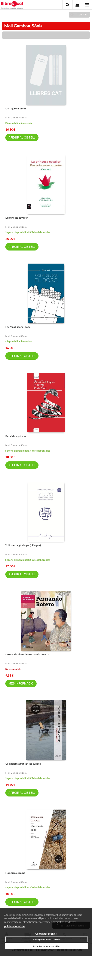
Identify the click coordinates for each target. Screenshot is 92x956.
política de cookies (14, 926)
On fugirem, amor (15, 108)
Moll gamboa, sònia (16, 117)
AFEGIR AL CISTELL (22, 137)
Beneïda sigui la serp (17, 436)
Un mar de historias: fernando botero (27, 654)
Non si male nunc (15, 872)
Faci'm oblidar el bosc (17, 326)
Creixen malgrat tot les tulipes (23, 763)
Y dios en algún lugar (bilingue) (23, 545)
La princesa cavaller (16, 217)
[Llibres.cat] (12, 5)
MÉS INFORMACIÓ (21, 683)
